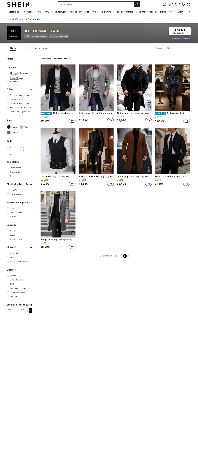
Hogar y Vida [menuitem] (91, 12)
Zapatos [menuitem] (181, 12)
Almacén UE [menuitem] (43, 12)
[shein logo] (18, 4)
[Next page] (128, 256)
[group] (19, 74)
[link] (170, 4)
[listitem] (36, 36)
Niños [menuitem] (171, 12)
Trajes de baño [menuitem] (75, 12)
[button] (183, 4)
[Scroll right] (189, 12)
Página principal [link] (15, 19)
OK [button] (30, 311)
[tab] (13, 48)
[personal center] (165, 4)
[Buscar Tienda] (187, 48)
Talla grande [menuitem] (106, 12)
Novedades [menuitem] (29, 12)
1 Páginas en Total (108, 256)
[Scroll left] (185, 12)
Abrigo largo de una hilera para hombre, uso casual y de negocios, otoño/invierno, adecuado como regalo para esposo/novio (96, 113)
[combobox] (56, 59)
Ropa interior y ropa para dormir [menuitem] (151, 12)
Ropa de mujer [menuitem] (59, 12)
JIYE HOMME (35, 31)
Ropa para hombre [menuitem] (124, 12)
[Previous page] (121, 256)
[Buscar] (137, 4)
